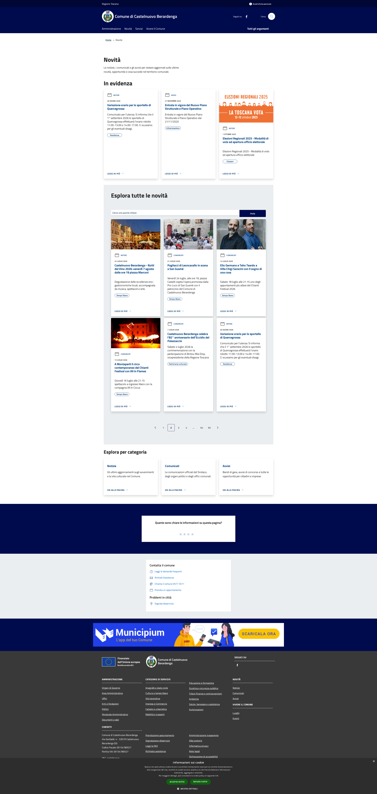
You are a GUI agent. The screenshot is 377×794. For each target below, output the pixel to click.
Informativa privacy (199, 746)
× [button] (374, 761)
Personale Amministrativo (115, 714)
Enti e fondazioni (110, 704)
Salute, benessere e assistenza (204, 704)
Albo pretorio (195, 740)
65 (209, 427)
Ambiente (194, 699)
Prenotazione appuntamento (159, 735)
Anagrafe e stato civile (156, 688)
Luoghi (236, 713)
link (216, 775)
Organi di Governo (111, 688)
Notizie (116, 95)
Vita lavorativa (152, 698)
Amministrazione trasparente (204, 735)
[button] (188, 788)
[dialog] (188, 776)
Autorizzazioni (196, 709)
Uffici (104, 698)
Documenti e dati (110, 719)
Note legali (194, 751)
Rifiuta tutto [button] (200, 781)
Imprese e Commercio (156, 704)
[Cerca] (271, 16)
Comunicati (178, 255)
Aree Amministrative (112, 693)
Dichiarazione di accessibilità (203, 756)
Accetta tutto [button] (177, 782)
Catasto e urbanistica (156, 709)
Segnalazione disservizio (157, 740)
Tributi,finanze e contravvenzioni (205, 693)
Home (108, 40)
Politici (105, 709)
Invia (252, 213)
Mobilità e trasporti (155, 714)
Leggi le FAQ (151, 746)
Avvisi (173, 95)
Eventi (236, 718)
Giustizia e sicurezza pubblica (203, 688)
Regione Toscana (110, 4)
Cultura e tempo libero (156, 693)
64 (201, 427)
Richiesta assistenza (155, 751)
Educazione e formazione (201, 683)
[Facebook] (245, 16)
